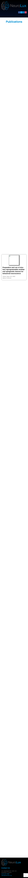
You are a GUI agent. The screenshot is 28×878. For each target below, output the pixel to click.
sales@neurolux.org (6, 875)
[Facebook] (19, 12)
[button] (14, 15)
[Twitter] (21, 12)
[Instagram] (26, 12)
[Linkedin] (23, 12)
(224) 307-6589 (5, 874)
